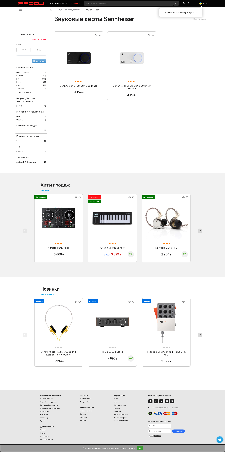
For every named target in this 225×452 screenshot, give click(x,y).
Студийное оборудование (69, 10)
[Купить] (131, 254)
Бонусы (83, 414)
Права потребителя (121, 414)
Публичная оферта (120, 418)
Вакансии (117, 411)
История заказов (86, 411)
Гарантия (117, 402)
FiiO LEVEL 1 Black (112, 351)
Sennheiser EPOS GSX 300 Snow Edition (132, 87)
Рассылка (83, 420)
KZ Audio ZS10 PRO (166, 247)
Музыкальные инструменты (50, 408)
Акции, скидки (85, 399)
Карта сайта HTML (47, 439)
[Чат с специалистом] (220, 439)
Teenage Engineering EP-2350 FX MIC (166, 353)
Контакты (117, 408)
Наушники (44, 414)
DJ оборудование (46, 399)
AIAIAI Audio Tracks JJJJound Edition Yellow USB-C (58, 353)
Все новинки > (47, 294)
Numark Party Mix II (59, 247)
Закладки (83, 417)
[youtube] (167, 401)
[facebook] (150, 401)
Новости (43, 430)
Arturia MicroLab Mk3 (112, 247)
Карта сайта (44, 436)
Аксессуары (44, 418)
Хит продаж (41, 197)
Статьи (42, 433)
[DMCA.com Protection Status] (166, 435)
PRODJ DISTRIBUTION (121, 421)
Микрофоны (44, 411)
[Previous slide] (25, 231)
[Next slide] (200, 231)
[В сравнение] (96, 34)
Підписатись (178, 431)
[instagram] (156, 401)
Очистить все (38, 39)
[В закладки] (99, 34)
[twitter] (172, 401)
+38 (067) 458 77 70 (59, 3)
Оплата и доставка (120, 405)
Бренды (43, 421)
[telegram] (161, 401)
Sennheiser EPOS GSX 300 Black (79, 85)
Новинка (39, 301)
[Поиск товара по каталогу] (176, 3)
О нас (116, 399)
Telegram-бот (85, 402)
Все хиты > (46, 190)
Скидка (94, 197)
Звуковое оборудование (49, 405)
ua (203, 3)
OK (139, 448)
